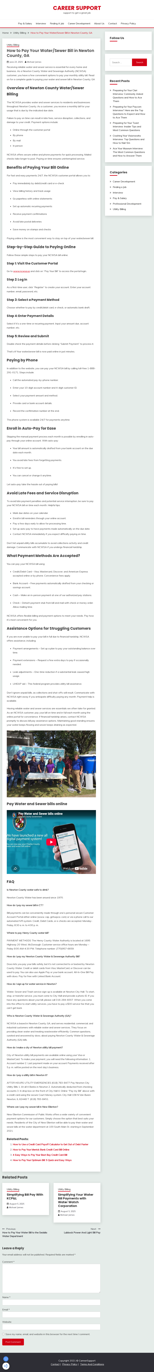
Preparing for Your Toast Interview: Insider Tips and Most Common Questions (127, 126)
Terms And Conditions (92, 1364)
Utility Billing (13, 44)
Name (6, 1297)
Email (6, 1309)
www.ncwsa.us (21, 271)
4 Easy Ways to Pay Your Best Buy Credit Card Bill (40, 1154)
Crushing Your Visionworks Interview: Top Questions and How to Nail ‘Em (128, 139)
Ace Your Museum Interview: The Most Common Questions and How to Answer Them (129, 152)
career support (77, 8)
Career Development (79, 23)
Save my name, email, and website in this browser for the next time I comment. (48, 1334)
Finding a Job (57, 23)
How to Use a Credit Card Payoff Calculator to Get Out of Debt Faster (50, 1144)
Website (6, 1321)
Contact (112, 23)
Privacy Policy (128, 23)
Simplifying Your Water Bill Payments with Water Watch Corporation (75, 1200)
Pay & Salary (25, 23)
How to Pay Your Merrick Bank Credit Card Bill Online (41, 1149)
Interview (41, 23)
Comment (8, 1261)
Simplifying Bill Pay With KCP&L (25, 1196)
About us (99, 23)
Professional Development (127, 203)
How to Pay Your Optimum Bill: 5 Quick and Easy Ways (42, 1160)
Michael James (34, 62)
